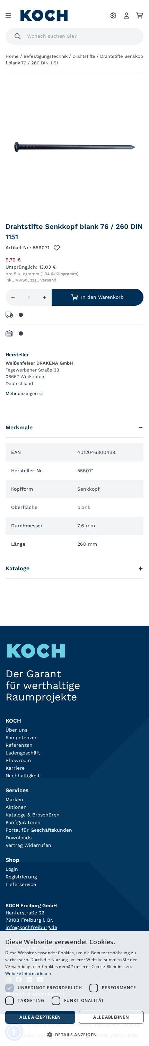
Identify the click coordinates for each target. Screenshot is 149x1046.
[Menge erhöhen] (44, 297)
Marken (14, 799)
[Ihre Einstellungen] (113, 15)
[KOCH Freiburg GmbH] (44, 15)
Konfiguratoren (23, 822)
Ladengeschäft (23, 753)
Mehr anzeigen (22, 393)
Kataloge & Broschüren (33, 814)
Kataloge (17, 568)
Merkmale (19, 427)
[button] (74, 1034)
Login (12, 869)
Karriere (15, 768)
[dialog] (74, 988)
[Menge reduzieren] (13, 297)
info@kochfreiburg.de (31, 927)
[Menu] (8, 15)
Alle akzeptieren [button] (40, 1017)
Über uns (16, 730)
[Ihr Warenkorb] (139, 15)
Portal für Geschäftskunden (39, 830)
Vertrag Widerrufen (28, 845)
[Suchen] (17, 36)
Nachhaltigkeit (23, 775)
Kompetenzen (22, 737)
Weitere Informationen (28, 973)
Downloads (19, 837)
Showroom (18, 760)
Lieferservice (21, 884)
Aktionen (16, 807)
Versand (48, 280)
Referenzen (19, 745)
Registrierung (21, 876)
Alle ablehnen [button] (111, 1017)
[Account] (126, 15)
